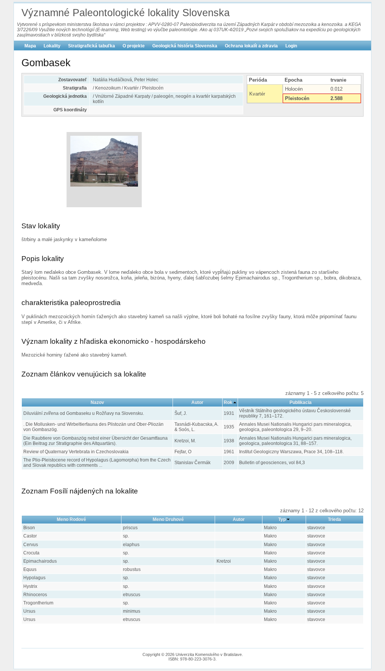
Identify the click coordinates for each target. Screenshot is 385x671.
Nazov (97, 402)
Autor (197, 402)
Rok (228, 402)
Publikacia (301, 402)
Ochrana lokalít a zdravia (251, 46)
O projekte (134, 46)
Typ (282, 519)
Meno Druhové (168, 519)
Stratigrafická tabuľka (91, 46)
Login (291, 46)
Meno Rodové (71, 519)
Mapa (30, 46)
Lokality (52, 46)
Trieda (334, 519)
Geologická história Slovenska (184, 46)
